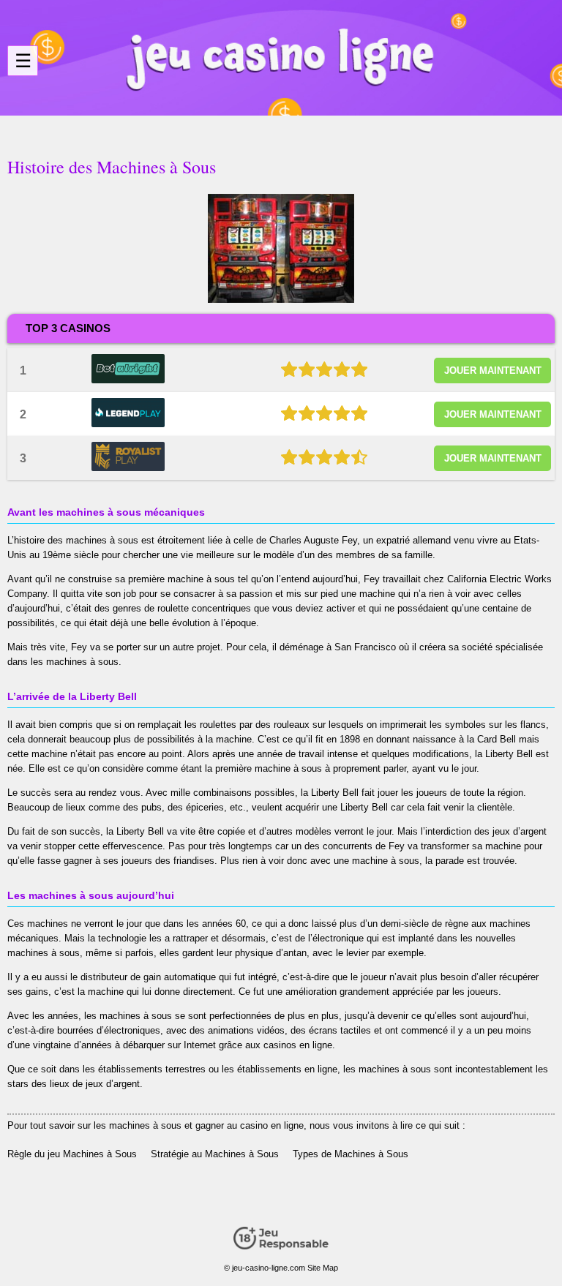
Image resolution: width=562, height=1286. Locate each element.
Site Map (322, 1267)
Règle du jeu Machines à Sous (72, 1153)
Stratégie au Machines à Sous (215, 1153)
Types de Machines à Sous (350, 1153)
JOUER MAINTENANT (493, 370)
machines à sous (102, 540)
